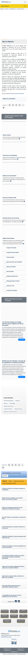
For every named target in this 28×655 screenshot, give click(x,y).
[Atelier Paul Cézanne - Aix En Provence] (23, 243)
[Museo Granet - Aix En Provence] (19, 138)
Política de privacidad (21, 654)
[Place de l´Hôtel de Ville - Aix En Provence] (24, 201)
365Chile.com (21, 650)
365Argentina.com (7, 648)
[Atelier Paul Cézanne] (14, 231)
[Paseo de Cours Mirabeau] (14, 148)
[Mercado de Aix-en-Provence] (14, 211)
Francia (6, 9)
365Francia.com (14, 651)
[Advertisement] (14, 25)
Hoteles (5, 475)
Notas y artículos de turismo (9, 483)
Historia (5, 403)
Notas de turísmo (18, 408)
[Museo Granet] (14, 128)
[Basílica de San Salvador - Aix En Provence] (10, 181)
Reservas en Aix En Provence (10, 411)
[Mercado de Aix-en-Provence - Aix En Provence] (22, 221)
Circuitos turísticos (8, 408)
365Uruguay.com (20, 648)
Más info (21, 339)
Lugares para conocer (9, 406)
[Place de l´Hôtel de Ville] (14, 190)
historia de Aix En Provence (17, 93)
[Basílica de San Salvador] (14, 168)
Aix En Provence (5, 6)
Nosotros (14, 639)
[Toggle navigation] (25, 2)
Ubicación (17, 400)
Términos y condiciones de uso (9, 654)
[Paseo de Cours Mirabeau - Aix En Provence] (17, 159)
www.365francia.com (6, 637)
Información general (8, 400)
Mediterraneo (13, 9)
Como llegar (12, 403)
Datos (10, 481)
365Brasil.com (7, 650)
